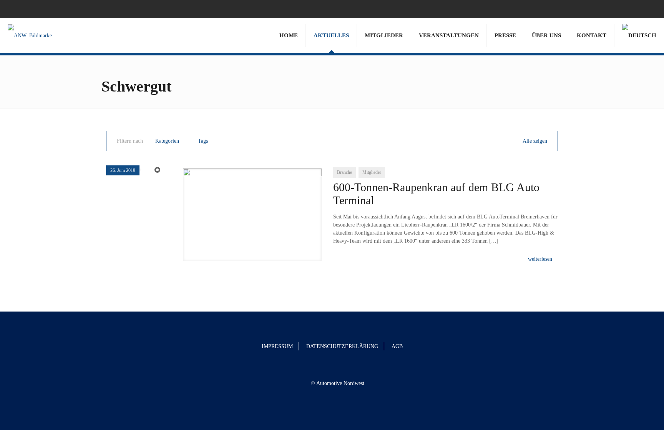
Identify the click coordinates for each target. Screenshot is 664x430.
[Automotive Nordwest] (30, 35)
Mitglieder (371, 172)
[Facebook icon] (638, 9)
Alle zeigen (535, 141)
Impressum (277, 346)
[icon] (647, 9)
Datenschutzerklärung (342, 346)
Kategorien (167, 141)
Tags (203, 141)
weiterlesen (540, 259)
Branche (344, 172)
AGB (397, 346)
